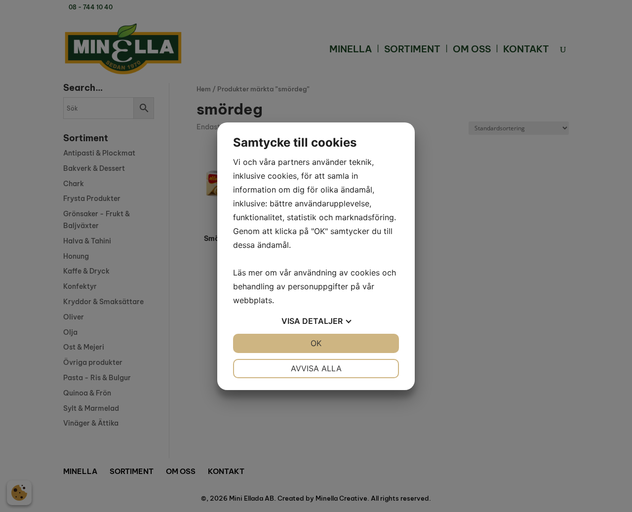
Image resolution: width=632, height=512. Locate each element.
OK (316, 343)
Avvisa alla (316, 368)
